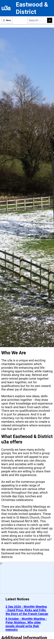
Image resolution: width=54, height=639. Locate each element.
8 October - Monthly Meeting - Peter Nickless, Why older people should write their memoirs (26, 624)
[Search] (49, 20)
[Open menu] (6, 20)
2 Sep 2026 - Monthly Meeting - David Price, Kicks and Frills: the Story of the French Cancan (27, 610)
